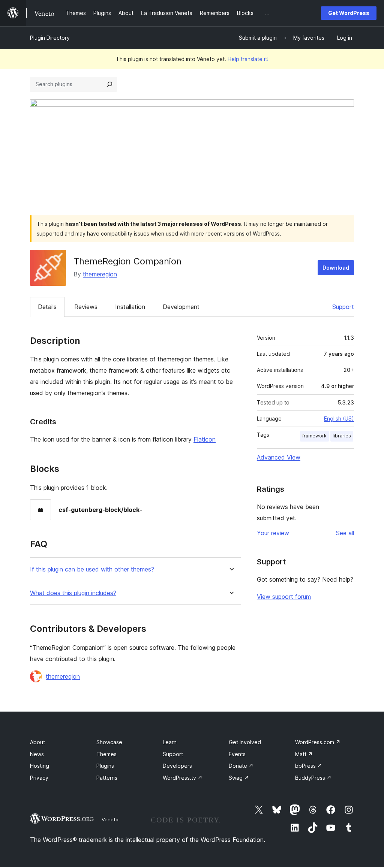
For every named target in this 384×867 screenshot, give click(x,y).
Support (343, 306)
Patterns (106, 777)
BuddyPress (313, 777)
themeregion (100, 274)
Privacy (39, 777)
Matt (304, 754)
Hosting (39, 766)
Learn (170, 742)
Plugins (105, 766)
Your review (273, 533)
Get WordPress (348, 13)
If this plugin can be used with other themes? (92, 569)
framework (314, 436)
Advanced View (278, 457)
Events (237, 754)
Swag (239, 777)
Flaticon (205, 439)
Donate (241, 766)
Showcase (109, 742)
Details (47, 306)
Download (335, 267)
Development (181, 306)
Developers (177, 766)
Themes (106, 754)
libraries (342, 436)
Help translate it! (248, 59)
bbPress (308, 766)
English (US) (339, 418)
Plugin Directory (50, 37)
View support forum (284, 596)
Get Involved (245, 742)
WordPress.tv (182, 777)
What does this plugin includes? (73, 593)
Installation (130, 306)
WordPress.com (317, 742)
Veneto (110, 819)
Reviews (86, 306)
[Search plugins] (109, 84)
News (37, 754)
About (37, 742)
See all (345, 533)
